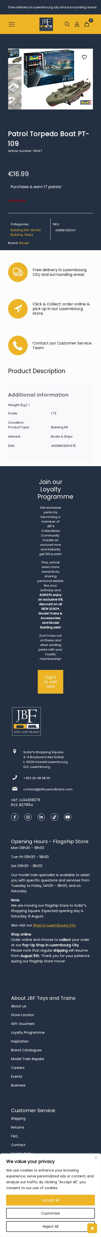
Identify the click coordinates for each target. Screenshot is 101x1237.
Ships (29, 234)
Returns (17, 1127)
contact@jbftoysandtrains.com (48, 789)
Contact (18, 1144)
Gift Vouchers (23, 1023)
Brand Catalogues (26, 1050)
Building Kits (20, 230)
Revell (24, 243)
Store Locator (22, 1014)
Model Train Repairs (27, 1058)
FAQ (14, 1136)
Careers (18, 1067)
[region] (50, 1195)
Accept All (50, 1200)
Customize (50, 1213)
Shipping (18, 1118)
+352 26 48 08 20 (36, 778)
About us (18, 1006)
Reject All (50, 1226)
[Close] (96, 1158)
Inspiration (20, 1041)
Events (16, 1076)
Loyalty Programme (28, 1032)
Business (18, 1085)
